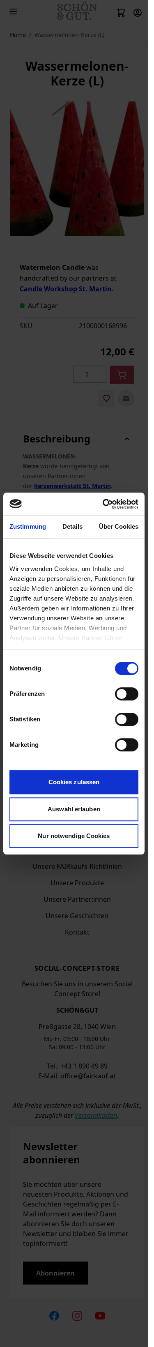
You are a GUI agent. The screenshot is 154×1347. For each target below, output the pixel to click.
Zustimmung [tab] (27, 526)
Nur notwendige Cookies (74, 835)
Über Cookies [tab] (118, 526)
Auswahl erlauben (74, 809)
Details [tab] (72, 526)
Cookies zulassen (74, 781)
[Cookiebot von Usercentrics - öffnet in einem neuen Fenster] (104, 504)
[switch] (126, 693)
